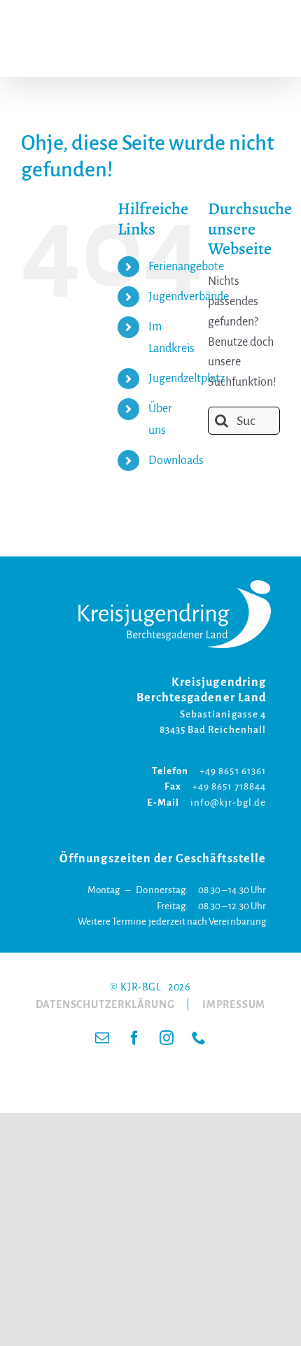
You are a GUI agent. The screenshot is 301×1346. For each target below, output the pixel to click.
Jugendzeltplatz (186, 378)
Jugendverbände (189, 296)
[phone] (198, 1038)
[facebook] (134, 1038)
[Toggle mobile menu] (272, 38)
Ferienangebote (186, 266)
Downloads (176, 460)
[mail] (102, 1038)
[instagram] (166, 1038)
